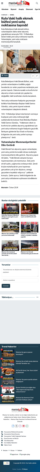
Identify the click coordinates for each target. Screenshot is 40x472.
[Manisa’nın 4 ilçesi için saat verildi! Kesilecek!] (29, 209)
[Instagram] (20, 426)
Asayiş (21, 9)
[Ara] (37, 3)
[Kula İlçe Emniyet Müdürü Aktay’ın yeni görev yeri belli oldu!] (10, 209)
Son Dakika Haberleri (10, 443)
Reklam (20, 450)
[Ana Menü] (2, 3)
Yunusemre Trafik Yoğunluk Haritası (15, 436)
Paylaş (6, 75)
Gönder (6, 286)
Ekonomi (29, 9)
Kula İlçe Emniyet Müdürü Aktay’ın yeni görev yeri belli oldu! (10, 217)
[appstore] (14, 455)
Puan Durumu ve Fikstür (11, 438)
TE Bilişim (25, 469)
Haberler (4, 15)
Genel (12, 15)
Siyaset (13, 9)
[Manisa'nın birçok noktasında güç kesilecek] (29, 245)
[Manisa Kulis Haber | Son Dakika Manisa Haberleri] (19, 3)
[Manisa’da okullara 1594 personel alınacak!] (10, 227)
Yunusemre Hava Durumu (12, 434)
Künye (12, 450)
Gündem (4, 9)
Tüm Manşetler (8, 440)
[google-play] (24, 455)
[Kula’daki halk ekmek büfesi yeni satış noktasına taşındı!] (20, 61)
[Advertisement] (20, 322)
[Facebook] (13, 426)
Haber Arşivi (8, 445)
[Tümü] (37, 297)
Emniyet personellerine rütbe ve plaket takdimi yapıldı (29, 235)
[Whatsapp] (27, 426)
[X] (16, 426)
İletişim (5, 450)
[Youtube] (23, 426)
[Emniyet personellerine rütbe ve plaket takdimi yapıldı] (29, 227)
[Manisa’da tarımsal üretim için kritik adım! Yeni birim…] (10, 245)
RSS (7, 463)
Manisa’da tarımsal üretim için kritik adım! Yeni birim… (9, 253)
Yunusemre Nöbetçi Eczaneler (13, 432)
